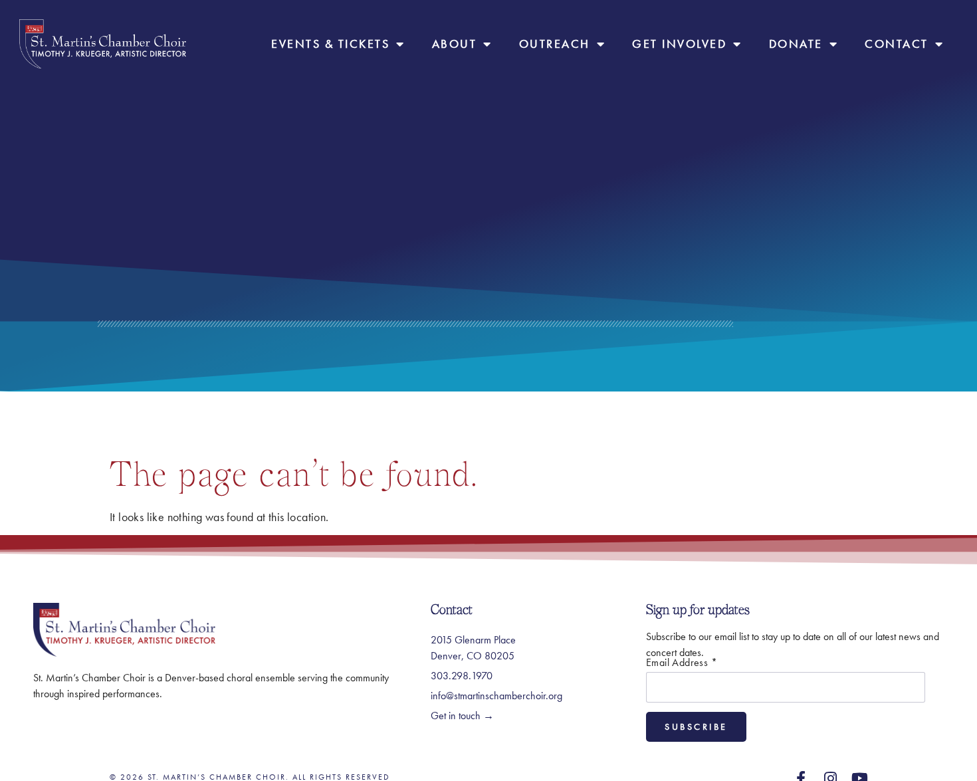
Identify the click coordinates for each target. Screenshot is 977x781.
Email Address (681, 662)
